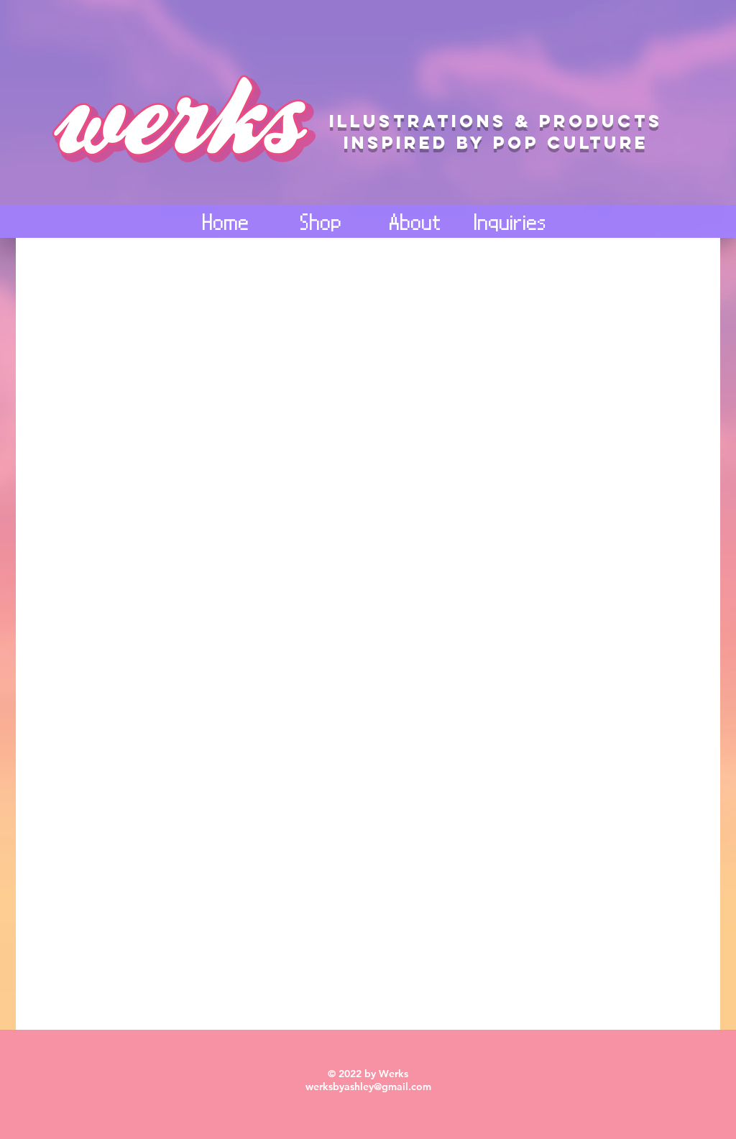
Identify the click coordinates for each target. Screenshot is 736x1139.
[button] (415, 221)
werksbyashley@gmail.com (368, 1086)
